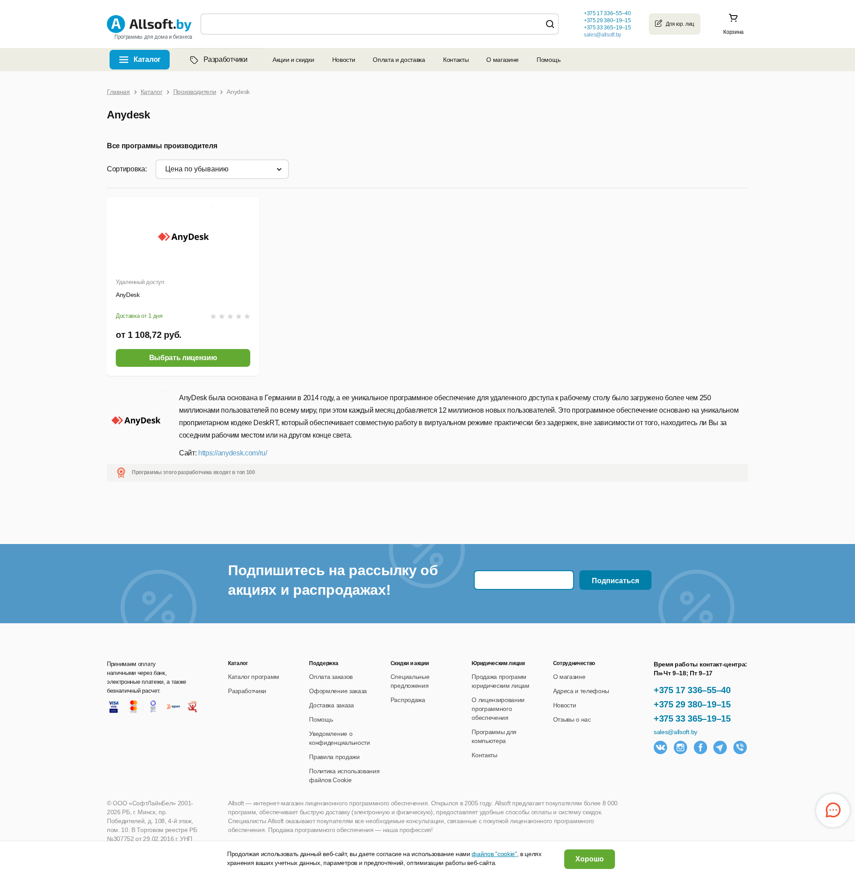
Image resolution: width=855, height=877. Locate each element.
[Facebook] (700, 747)
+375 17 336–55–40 (692, 690)
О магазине (502, 59)
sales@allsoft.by (602, 35)
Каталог (147, 59)
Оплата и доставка (399, 59)
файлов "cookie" (494, 853)
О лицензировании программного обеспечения (498, 708)
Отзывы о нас (572, 719)
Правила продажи (334, 756)
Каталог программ (253, 676)
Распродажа (408, 699)
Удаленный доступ (140, 282)
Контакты (455, 59)
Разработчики (225, 59)
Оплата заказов (331, 676)
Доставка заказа (331, 705)
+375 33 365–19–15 (692, 718)
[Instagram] (680, 747)
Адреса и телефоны (581, 690)
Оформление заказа (338, 690)
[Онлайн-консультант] (833, 810)
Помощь (548, 59)
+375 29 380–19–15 (692, 704)
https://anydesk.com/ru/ (232, 453)
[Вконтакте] (660, 747)
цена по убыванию (196, 169)
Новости (343, 59)
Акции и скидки (293, 59)
